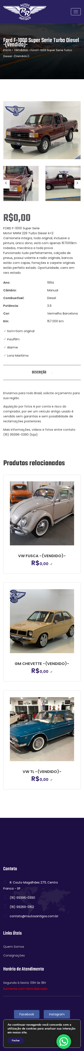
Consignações (14, 955)
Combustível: (13, 298)
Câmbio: (10, 290)
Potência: (11, 306)
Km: (6, 321)
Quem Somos (13, 947)
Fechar (16, 1040)
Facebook (26, 1014)
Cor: (6, 313)
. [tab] (51, 372)
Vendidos (21, 50)
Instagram (57, 1014)
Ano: (6, 282)
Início (7, 50)
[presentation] (6, 184)
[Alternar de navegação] (76, 11)
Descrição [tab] (39, 372)
